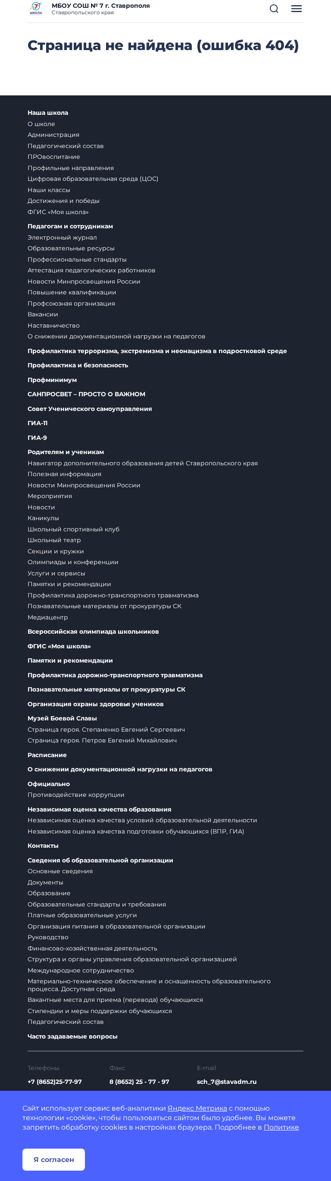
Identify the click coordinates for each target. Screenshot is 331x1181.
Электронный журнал (62, 237)
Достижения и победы (64, 201)
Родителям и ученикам (66, 452)
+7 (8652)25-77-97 (55, 1082)
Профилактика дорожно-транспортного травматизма (113, 595)
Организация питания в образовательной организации (117, 926)
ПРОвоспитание (54, 157)
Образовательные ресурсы (71, 248)
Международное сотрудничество (81, 970)
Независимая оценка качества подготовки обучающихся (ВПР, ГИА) (136, 831)
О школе (41, 124)
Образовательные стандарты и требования (97, 904)
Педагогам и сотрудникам (70, 226)
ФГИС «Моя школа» (58, 212)
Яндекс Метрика (197, 1108)
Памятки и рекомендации (69, 584)
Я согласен (54, 1160)
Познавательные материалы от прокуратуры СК (104, 606)
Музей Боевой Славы (62, 718)
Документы (45, 882)
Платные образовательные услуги (82, 915)
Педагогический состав (66, 146)
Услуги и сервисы (56, 573)
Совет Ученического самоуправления (90, 409)
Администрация (53, 135)
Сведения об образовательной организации (100, 860)
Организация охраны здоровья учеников (96, 704)
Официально (49, 784)
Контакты (43, 845)
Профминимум (52, 380)
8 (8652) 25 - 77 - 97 (139, 1082)
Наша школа (48, 113)
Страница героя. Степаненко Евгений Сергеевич (106, 729)
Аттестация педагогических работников (92, 270)
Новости (41, 507)
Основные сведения (60, 871)
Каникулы (43, 518)
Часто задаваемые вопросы (73, 1036)
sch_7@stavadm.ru (227, 1082)
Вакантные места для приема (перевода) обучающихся (115, 1000)
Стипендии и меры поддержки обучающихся (100, 1011)
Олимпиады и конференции (73, 562)
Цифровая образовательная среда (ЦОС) (93, 179)
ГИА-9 (37, 438)
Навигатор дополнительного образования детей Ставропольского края (143, 463)
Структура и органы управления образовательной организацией (132, 959)
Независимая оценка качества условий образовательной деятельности (142, 820)
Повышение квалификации (72, 292)
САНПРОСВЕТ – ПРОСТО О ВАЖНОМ (86, 394)
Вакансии (43, 314)
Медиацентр (48, 617)
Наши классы (49, 190)
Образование (49, 893)
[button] (274, 8)
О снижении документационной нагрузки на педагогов (117, 336)
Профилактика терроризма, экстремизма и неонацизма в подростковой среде (157, 351)
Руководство (48, 937)
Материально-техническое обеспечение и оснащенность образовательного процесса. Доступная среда (149, 985)
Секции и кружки (56, 551)
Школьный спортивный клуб (73, 529)
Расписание (47, 755)
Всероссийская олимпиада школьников (93, 631)
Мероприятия (50, 496)
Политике (281, 1127)
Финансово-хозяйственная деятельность (92, 948)
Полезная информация (64, 474)
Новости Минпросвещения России (84, 281)
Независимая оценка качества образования (100, 809)
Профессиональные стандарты (77, 259)
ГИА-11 (37, 423)
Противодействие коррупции (76, 795)
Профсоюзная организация (71, 303)
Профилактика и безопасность (78, 365)
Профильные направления (71, 168)
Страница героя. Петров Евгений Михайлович (102, 740)
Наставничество (54, 325)
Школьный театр (54, 540)
